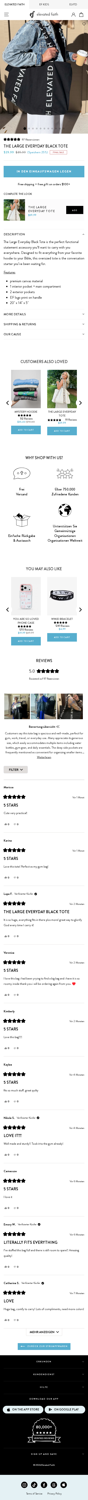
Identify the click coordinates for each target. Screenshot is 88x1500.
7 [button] (48, 129)
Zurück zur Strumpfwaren (47, 1346)
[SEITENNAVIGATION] (6, 14)
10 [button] (60, 129)
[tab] (44, 234)
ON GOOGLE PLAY (66, 1409)
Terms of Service (34, 1494)
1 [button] (24, 128)
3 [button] (33, 129)
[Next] (80, 403)
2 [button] (29, 129)
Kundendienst (44, 1374)
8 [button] (52, 129)
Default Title (13, 228)
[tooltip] (57, 726)
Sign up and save (44, 1454)
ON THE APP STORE (25, 1409)
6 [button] (45, 129)
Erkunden (44, 1361)
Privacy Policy (54, 1494)
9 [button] (56, 129)
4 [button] (37, 129)
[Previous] (8, 403)
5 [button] (41, 129)
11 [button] (64, 129)
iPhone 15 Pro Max (23, 574)
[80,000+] (44, 1442)
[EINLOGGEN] (73, 15)
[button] (22, 139)
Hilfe (44, 1387)
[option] (44, 77)
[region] (44, 706)
